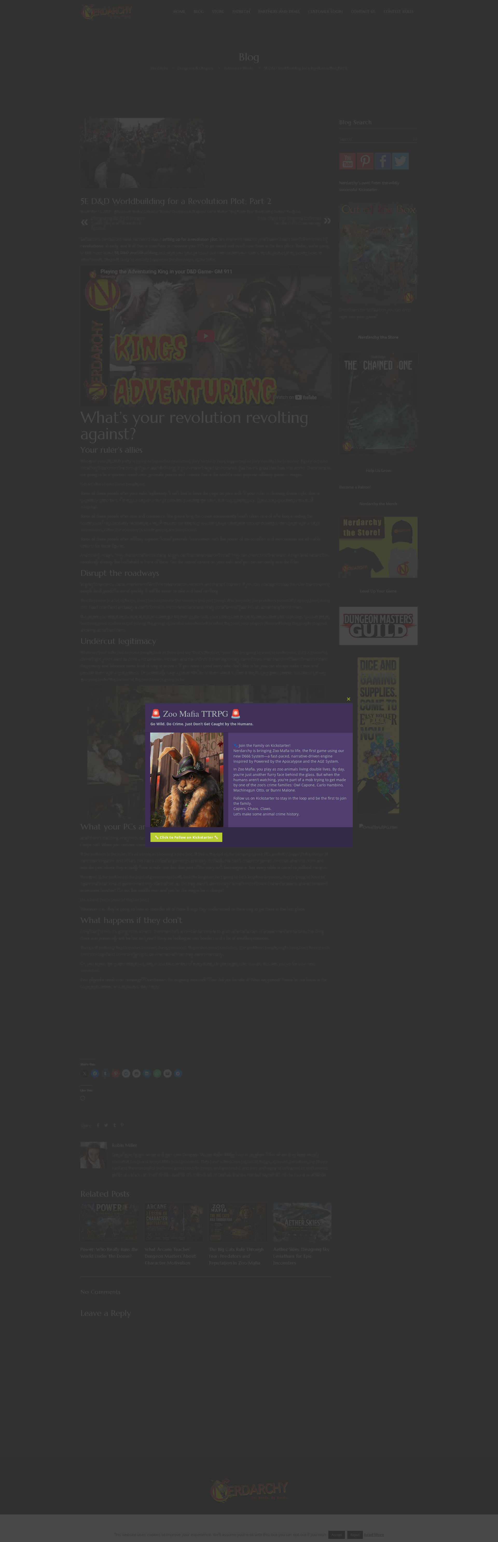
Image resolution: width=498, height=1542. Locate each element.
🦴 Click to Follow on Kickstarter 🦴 (186, 837)
